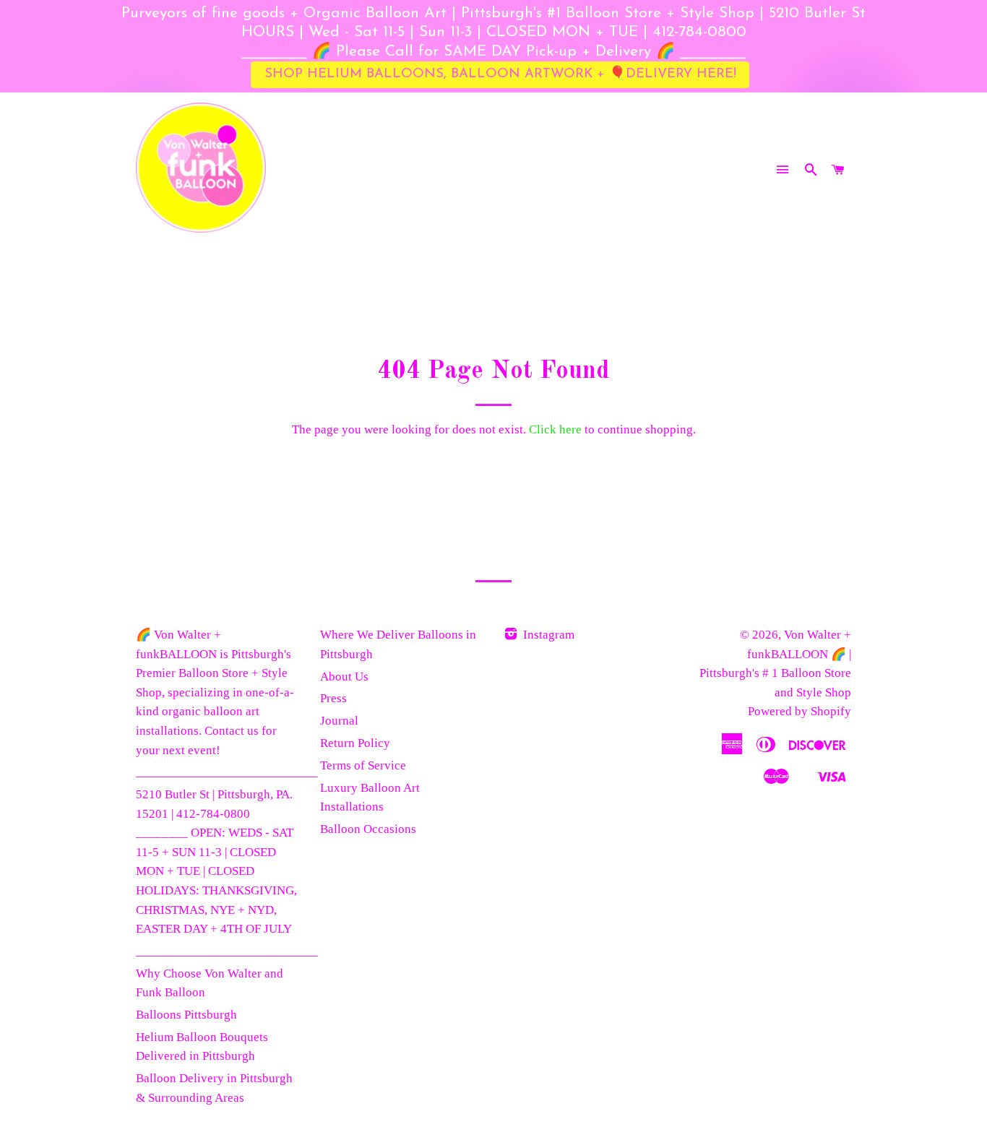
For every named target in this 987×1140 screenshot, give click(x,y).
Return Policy (355, 743)
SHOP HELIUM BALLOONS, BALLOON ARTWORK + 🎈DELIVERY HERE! (500, 74)
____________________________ (227, 772)
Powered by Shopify (799, 711)
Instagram (547, 635)
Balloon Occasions (368, 829)
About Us (344, 676)
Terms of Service (363, 765)
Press (333, 698)
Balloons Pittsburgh (186, 1015)
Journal (339, 720)
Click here (555, 429)
